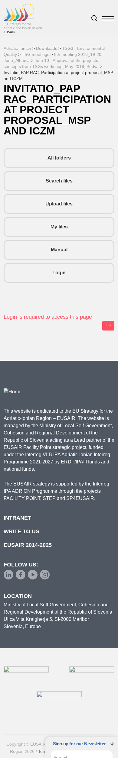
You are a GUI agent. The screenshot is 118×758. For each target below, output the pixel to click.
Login (59, 272)
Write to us (21, 531)
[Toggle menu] (108, 18)
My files (59, 226)
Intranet (17, 518)
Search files (59, 180)
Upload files (59, 203)
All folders (59, 157)
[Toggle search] (94, 18)
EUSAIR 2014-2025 (28, 545)
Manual (59, 249)
